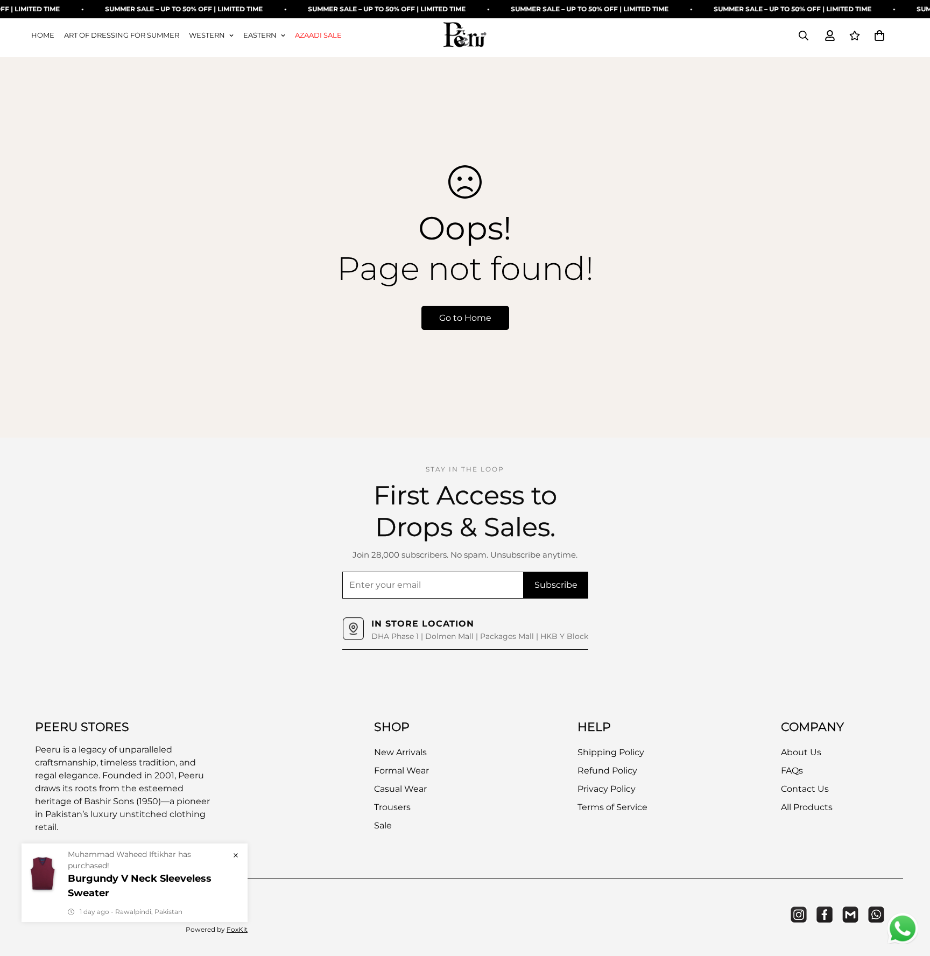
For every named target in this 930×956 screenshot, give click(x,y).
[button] (879, 35)
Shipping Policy (610, 752)
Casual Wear (400, 789)
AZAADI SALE (318, 35)
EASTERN (260, 35)
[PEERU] (465, 35)
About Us (801, 752)
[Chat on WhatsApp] (902, 928)
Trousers (392, 807)
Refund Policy (607, 770)
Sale (383, 825)
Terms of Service (612, 807)
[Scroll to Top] (909, 897)
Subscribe (555, 585)
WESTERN (207, 35)
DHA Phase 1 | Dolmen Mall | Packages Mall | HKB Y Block (479, 636)
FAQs (792, 770)
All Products (807, 807)
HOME (42, 35)
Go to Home (465, 318)
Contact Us (805, 789)
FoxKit (237, 929)
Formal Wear (401, 770)
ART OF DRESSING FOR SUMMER (121, 35)
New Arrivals (400, 752)
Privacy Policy (606, 789)
